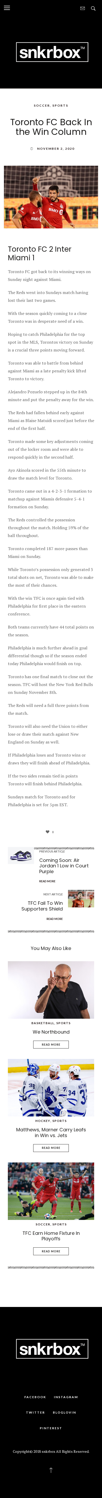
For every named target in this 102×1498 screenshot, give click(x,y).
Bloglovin (64, 1412)
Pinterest (51, 1428)
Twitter (35, 1412)
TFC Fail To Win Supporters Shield (42, 906)
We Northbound (51, 1032)
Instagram (66, 1397)
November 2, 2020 (56, 149)
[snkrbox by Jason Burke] (51, 51)
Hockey (42, 1121)
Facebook (35, 1397)
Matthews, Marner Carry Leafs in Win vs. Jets (51, 1132)
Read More (51, 1044)
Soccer (42, 105)
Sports (60, 105)
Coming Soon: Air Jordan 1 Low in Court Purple (64, 866)
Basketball (42, 1023)
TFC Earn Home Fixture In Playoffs (51, 1236)
